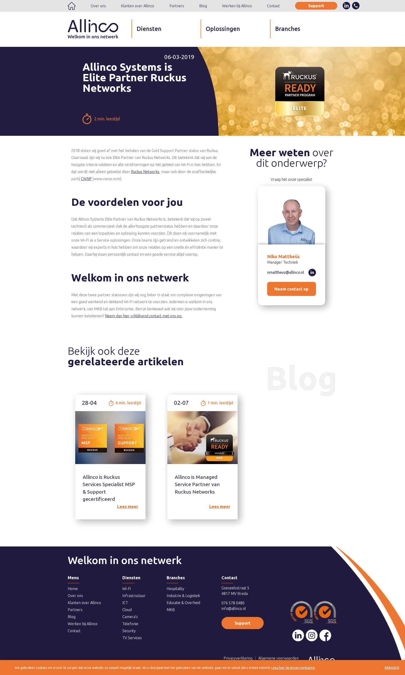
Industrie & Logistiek (183, 596)
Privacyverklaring (238, 658)
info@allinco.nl (233, 608)
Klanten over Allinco (137, 6)
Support (316, 5)
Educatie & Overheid (183, 603)
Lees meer (127, 506)
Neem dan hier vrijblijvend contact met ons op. (143, 316)
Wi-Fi (126, 588)
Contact (273, 6)
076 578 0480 (232, 603)
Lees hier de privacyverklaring (293, 668)
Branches (287, 29)
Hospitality (175, 588)
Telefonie (130, 624)
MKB (171, 610)
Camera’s (130, 617)
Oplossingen (223, 29)
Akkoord (391, 667)
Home (71, 6)
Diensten (149, 29)
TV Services (132, 638)
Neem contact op (291, 289)
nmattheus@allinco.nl (285, 272)
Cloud (127, 610)
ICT (125, 603)
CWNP (86, 179)
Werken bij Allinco (237, 6)
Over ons (98, 6)
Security (129, 631)
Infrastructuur (134, 596)
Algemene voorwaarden (278, 658)
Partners (176, 6)
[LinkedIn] (298, 635)
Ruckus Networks (145, 172)
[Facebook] (325, 635)
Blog (203, 6)
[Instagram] (312, 635)
